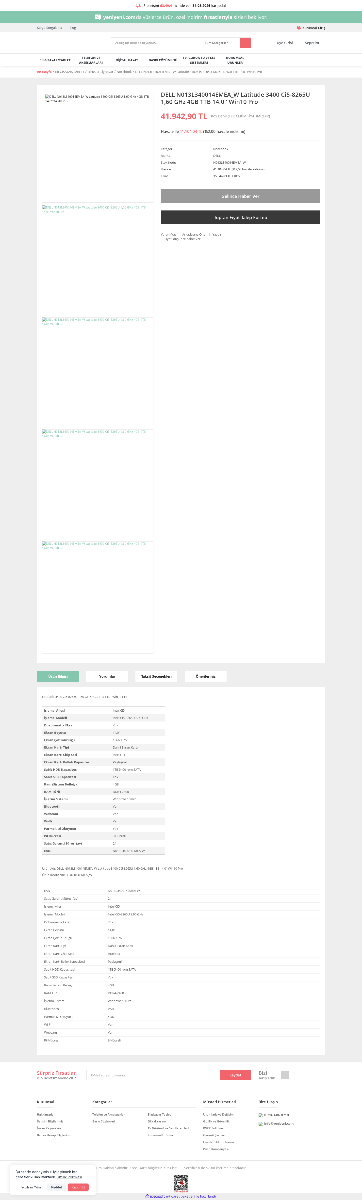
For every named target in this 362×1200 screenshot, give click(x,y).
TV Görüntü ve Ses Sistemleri (168, 1128)
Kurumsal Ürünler (160, 1135)
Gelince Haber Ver (240, 196)
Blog (72, 27)
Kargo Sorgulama (49, 27)
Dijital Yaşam (157, 1121)
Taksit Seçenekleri (156, 676)
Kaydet (235, 1075)
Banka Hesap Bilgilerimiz (54, 1135)
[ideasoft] (155, 1196)
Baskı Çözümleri (103, 1121)
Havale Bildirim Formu (218, 1142)
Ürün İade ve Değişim (218, 1114)
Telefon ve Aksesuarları (108, 1114)
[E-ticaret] (180, 1196)
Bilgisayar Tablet (159, 1114)
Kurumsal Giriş (313, 28)
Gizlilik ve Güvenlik (216, 1121)
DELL (217, 155)
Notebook (220, 149)
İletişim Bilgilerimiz (50, 1121)
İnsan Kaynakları (49, 1128)
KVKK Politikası (213, 1128)
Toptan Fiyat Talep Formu (240, 217)
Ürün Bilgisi (58, 676)
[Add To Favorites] (148, 98)
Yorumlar (107, 676)
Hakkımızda (45, 1114)
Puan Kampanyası (216, 1149)
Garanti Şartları (214, 1135)
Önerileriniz (205, 676)
